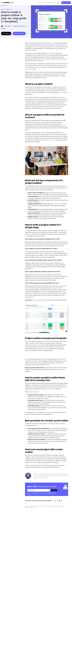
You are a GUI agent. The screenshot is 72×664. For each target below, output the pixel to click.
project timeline (57, 204)
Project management (6, 9)
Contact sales (18, 33)
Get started (65, 2)
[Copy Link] (62, 500)
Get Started (6, 33)
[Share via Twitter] (59, 500)
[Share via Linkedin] (55, 500)
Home (26, 506)
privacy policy (53, 492)
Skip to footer (3, 0)
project (52, 43)
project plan (62, 92)
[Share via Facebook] (57, 500)
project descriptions (37, 300)
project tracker (51, 140)
